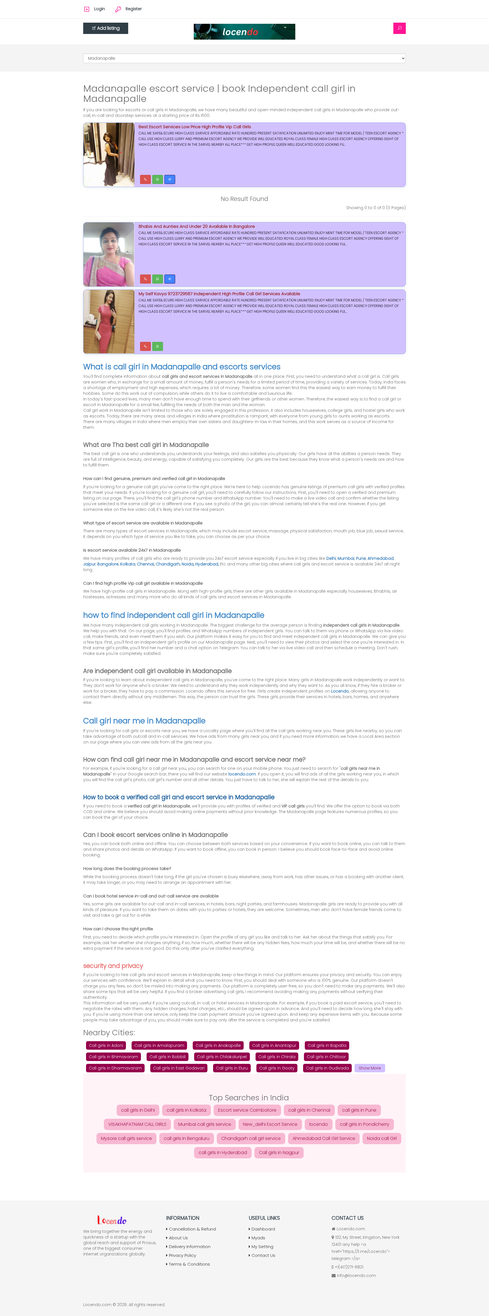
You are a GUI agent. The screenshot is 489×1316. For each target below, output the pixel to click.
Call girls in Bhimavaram (113, 1057)
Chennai (145, 564)
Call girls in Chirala (276, 1057)
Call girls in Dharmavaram (115, 1068)
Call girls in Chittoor (326, 1057)
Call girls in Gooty (277, 1068)
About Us (178, 1238)
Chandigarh (168, 564)
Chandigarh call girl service (251, 1138)
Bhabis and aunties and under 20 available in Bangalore (197, 226)
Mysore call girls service (126, 1138)
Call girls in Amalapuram (159, 1045)
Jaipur (89, 564)
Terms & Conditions (189, 1264)
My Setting (262, 1246)
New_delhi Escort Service (270, 1124)
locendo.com (242, 774)
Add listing (108, 28)
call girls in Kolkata (186, 1110)
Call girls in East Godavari (179, 1068)
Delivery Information (190, 1246)
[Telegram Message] (169, 179)
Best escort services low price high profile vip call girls (195, 127)
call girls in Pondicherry (364, 1124)
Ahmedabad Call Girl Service (324, 1138)
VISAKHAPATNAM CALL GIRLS (137, 1124)
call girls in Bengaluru (186, 1138)
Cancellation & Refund (192, 1229)
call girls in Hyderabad (223, 1152)
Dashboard (263, 1229)
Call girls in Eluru (232, 1068)
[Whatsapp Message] (157, 179)
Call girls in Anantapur (274, 1045)
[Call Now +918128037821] (145, 179)
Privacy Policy (182, 1255)
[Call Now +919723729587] (145, 279)
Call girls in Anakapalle (218, 1045)
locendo (318, 1124)
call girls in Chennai (309, 1110)
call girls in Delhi (138, 1110)
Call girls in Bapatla (327, 1045)
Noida (188, 564)
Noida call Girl (382, 1138)
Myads (258, 1238)
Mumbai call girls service (204, 1124)
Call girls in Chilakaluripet (222, 1057)
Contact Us (263, 1255)
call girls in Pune (359, 1110)
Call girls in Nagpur (279, 1152)
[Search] (399, 28)
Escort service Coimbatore (247, 1110)
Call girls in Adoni (106, 1045)
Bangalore (108, 564)
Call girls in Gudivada (327, 1068)
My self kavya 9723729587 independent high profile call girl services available (219, 294)
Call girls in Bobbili (167, 1057)
